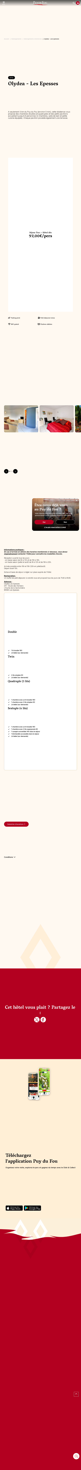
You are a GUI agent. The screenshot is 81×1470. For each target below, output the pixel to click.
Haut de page (76, 1394)
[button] (9, 471)
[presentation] (6, 471)
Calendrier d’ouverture (15, 824)
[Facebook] (43, 1020)
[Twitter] (37, 1020)
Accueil (6, 38)
